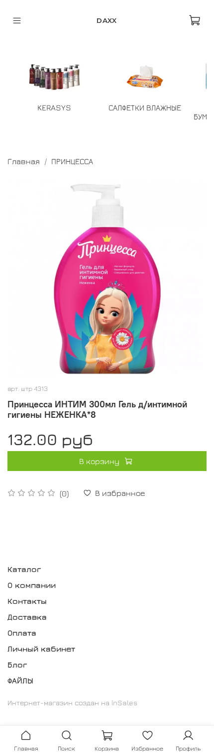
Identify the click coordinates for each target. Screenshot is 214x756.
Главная (23, 161)
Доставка (27, 616)
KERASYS (54, 107)
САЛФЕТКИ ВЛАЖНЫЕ (144, 107)
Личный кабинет (41, 648)
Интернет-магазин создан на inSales (72, 702)
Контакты (27, 600)
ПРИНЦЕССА (72, 161)
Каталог (24, 569)
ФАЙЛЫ (20, 680)
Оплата (21, 632)
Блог (17, 664)
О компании (31, 584)
